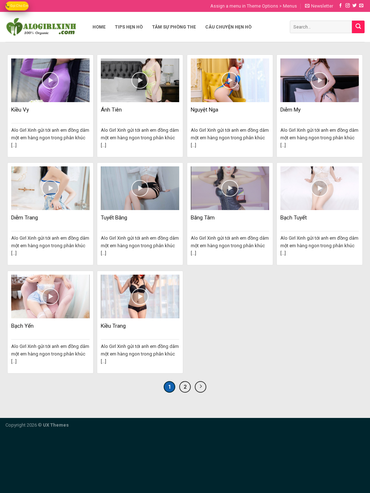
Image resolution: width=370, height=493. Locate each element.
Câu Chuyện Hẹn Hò (228, 27)
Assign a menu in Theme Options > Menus (253, 6)
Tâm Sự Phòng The (174, 27)
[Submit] (358, 27)
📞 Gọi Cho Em (17, 6)
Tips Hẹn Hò (129, 27)
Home (99, 27)
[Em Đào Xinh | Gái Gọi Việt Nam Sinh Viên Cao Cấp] (41, 27)
